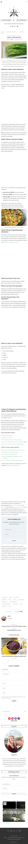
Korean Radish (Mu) (7, 435)
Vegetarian (4, 606)
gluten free (16, 597)
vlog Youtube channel (18, 507)
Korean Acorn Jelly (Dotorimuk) (10, 452)
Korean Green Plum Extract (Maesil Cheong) (13, 444)
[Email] (17, 26)
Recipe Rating (5, 669)
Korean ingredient (13, 601)
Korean (14, 599)
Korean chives (21, 599)
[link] (5, 811)
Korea (10, 599)
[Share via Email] (21, 611)
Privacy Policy (14, 836)
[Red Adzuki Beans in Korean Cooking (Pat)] (14, 646)
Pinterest (3, 507)
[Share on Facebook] (17, 611)
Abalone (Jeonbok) (7, 437)
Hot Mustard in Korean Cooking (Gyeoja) (12, 439)
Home (2, 31)
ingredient (4, 599)
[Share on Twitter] (18, 611)
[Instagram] (10, 26)
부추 (9, 606)
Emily (12, 39)
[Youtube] (12, 26)
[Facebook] (15, 718)
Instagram (14, 505)
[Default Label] (18, 718)
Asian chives (4, 597)
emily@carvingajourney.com (11, 242)
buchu (11, 597)
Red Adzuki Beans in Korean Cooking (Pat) (14, 656)
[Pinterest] (14, 26)
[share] (22, 810)
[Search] (26, 2)
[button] (2, 649)
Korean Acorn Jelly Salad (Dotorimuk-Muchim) (14, 450)
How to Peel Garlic (12, 811)
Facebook (19, 505)
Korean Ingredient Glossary (11, 31)
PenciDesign (17, 839)
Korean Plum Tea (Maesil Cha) (10, 454)
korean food (4, 601)
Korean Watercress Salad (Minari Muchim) (13, 460)
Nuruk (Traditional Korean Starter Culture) (13, 442)
